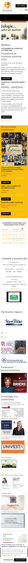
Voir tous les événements (7, 217)
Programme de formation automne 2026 (11, 49)
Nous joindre (21, 5)
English (21, 10)
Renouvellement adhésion (12, 203)
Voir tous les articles (6, 120)
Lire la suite (6, 78)
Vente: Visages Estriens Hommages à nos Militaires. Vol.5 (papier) (12, 169)
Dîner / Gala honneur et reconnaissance (11, 187)
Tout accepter (20, 560)
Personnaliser (8, 560)
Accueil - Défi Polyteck (7, 470)
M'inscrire (6, 182)
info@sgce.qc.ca (14, 289)
